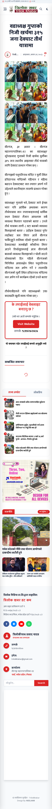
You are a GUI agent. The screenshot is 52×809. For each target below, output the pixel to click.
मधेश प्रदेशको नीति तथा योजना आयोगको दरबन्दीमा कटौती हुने (22, 551)
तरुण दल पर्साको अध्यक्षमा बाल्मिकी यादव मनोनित (35, 575)
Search (41, 683)
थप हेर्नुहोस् (42, 511)
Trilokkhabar (34, 797)
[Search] (41, 9)
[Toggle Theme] (47, 9)
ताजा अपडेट (14, 392)
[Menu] (5, 9)
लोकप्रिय (38, 392)
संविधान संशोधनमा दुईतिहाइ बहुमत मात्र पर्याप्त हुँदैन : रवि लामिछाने (13, 575)
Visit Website (26, 324)
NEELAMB (30, 800)
